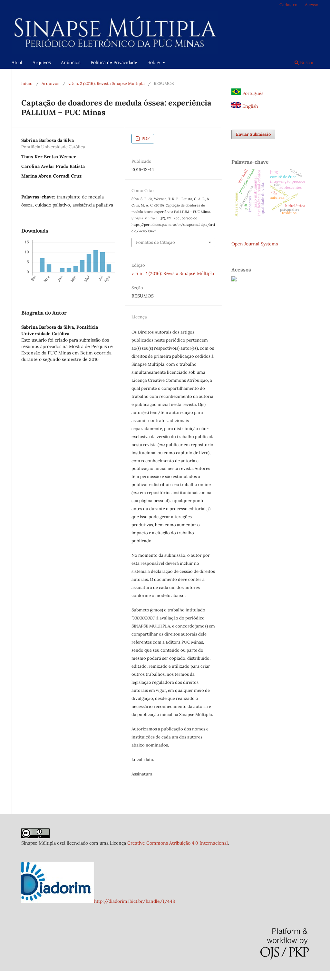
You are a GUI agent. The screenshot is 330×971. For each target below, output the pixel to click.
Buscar (306, 62)
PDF (145, 138)
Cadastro (288, 4)
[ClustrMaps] (234, 280)
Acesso (311, 4)
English (249, 106)
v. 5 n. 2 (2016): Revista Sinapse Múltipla (106, 83)
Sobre (154, 62)
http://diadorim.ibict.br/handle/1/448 (134, 901)
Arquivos (42, 62)
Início (27, 83)
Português (252, 93)
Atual (17, 62)
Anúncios (70, 62)
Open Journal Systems (254, 244)
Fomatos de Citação (155, 242)
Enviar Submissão (253, 134)
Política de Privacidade (114, 62)
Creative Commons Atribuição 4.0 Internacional (177, 843)
